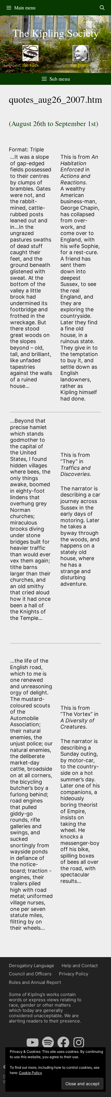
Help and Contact (80, 965)
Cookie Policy (30, 1072)
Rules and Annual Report (35, 982)
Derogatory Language (31, 965)
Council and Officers (30, 974)
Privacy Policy (73, 974)
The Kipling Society (55, 33)
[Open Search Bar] (102, 7)
